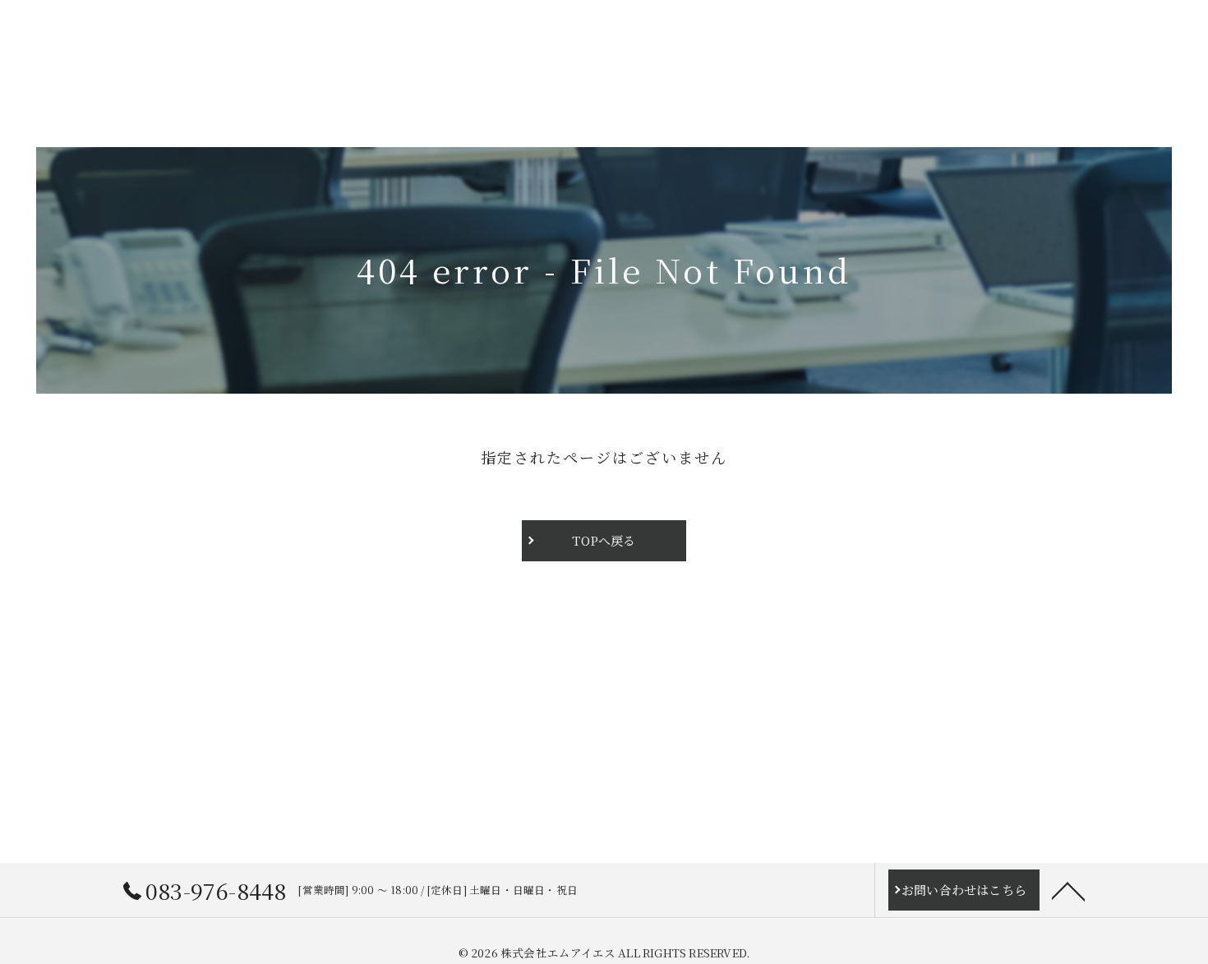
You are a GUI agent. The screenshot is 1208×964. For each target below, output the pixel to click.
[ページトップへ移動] (1068, 890)
